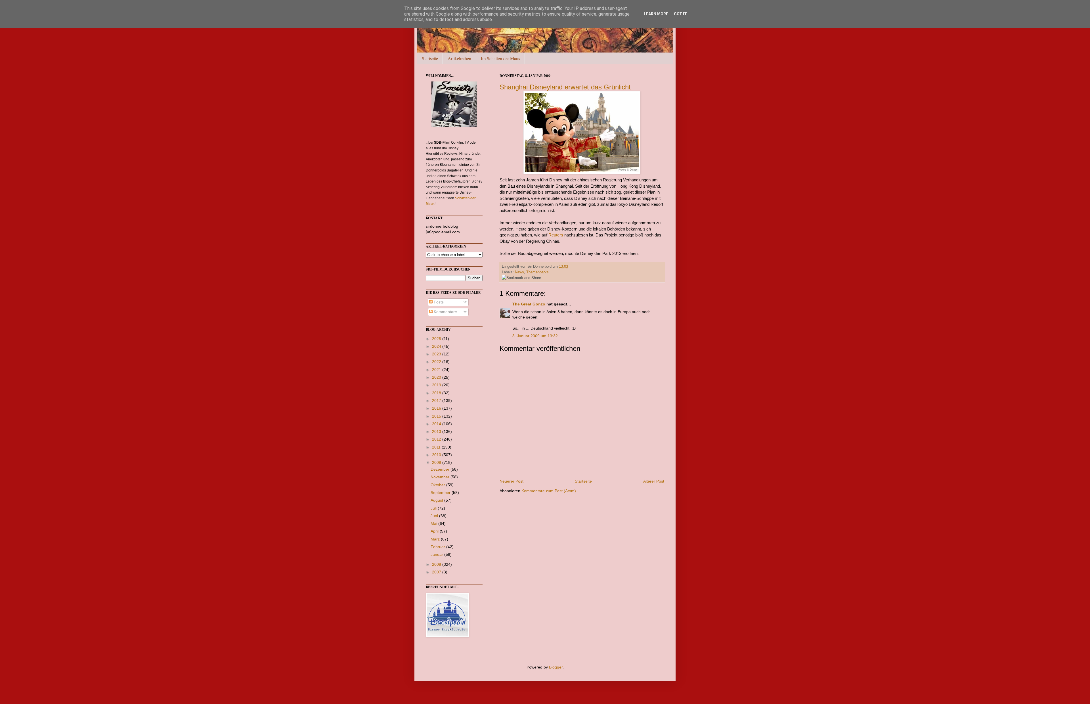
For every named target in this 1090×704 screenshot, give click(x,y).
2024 (437, 346)
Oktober (438, 485)
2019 (437, 385)
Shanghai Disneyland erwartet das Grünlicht (565, 87)
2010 (437, 454)
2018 (437, 393)
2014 (437, 424)
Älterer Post (653, 481)
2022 (437, 361)
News (519, 272)
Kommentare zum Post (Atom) (548, 491)
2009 (437, 462)
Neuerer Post (511, 481)
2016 (437, 408)
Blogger (556, 667)
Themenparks (537, 272)
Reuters (555, 234)
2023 (437, 354)
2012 (437, 439)
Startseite (430, 58)
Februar (438, 546)
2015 (437, 416)
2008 (437, 564)
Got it (680, 14)
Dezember (440, 469)
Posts (438, 302)
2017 (437, 400)
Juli (434, 508)
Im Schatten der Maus (500, 58)
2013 (437, 431)
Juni (435, 516)
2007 (437, 572)
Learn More (656, 14)
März (436, 539)
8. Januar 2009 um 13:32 (535, 336)
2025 (437, 338)
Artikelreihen (459, 58)
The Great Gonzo (528, 304)
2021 (437, 369)
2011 (437, 447)
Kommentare (445, 311)
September (441, 492)
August (437, 500)
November (440, 477)
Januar (437, 554)
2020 (437, 377)
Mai (434, 523)
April (435, 531)
